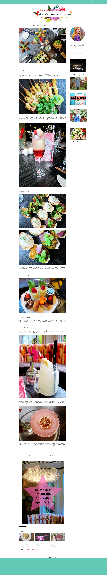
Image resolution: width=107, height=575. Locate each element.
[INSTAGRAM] (97, 2)
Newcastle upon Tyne (33, 549)
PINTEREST (59, 569)
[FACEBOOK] (92, 2)
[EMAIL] (105, 2)
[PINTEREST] (100, 2)
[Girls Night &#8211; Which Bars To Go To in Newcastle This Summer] (58, 537)
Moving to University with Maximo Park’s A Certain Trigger (78, 74)
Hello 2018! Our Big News (78, 91)
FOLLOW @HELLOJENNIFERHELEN (53, 557)
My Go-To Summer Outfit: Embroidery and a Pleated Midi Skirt (78, 125)
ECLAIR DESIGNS (56, 573)
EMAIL (76, 569)
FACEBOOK (33, 569)
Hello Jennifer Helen (53, 13)
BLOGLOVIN (68, 569)
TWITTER (41, 569)
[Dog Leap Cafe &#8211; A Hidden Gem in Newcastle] (26, 537)
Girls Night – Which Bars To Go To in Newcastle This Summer (57, 543)
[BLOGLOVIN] (102, 2)
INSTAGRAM (50, 569)
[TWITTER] (95, 2)
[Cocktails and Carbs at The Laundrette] (42, 537)
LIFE (27, 549)
